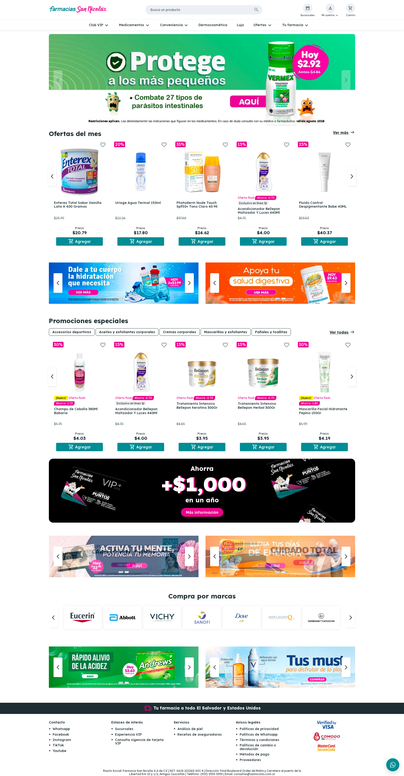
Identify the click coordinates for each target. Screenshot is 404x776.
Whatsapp (61, 729)
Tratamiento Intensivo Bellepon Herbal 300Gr (257, 406)
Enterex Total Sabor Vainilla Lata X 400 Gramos (77, 205)
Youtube (59, 751)
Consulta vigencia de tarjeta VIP (139, 741)
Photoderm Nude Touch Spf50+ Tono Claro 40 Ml (197, 205)
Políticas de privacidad (259, 729)
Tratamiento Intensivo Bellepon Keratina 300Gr (197, 406)
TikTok (58, 745)
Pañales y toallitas (271, 332)
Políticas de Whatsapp (259, 734)
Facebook (61, 734)
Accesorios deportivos (71, 332)
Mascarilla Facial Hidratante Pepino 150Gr (323, 411)
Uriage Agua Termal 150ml (138, 203)
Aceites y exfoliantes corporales (127, 332)
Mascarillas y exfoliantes (225, 332)
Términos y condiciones (259, 740)
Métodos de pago (254, 754)
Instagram (62, 740)
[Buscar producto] (256, 9)
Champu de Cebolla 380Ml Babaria (76, 411)
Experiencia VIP (128, 734)
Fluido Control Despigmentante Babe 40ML (323, 205)
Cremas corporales (179, 332)
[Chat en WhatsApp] (392, 764)
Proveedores (250, 760)
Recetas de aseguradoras (199, 734)
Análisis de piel (190, 729)
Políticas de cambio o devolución (258, 747)
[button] (330, 10)
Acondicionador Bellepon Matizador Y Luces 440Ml (259, 211)
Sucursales (124, 729)
